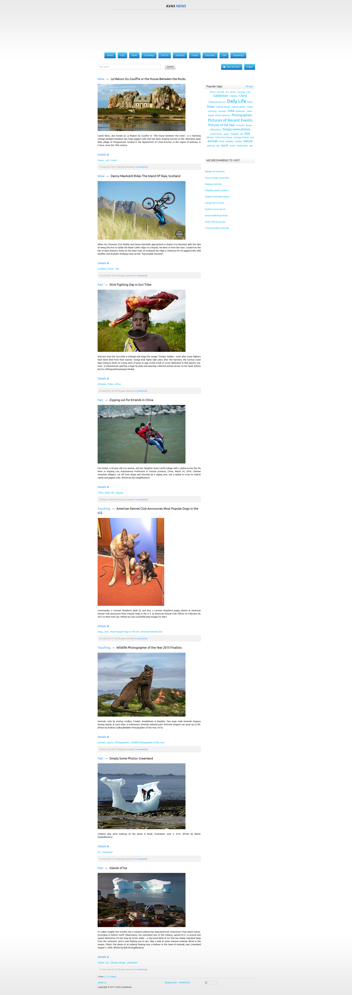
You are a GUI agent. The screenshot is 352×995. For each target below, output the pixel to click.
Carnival (241, 92)
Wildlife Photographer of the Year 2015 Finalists (149, 647)
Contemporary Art (217, 102)
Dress (211, 106)
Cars (248, 92)
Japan (249, 111)
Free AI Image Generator (217, 178)
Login (249, 67)
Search (170, 66)
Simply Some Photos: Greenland (131, 758)
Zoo (252, 137)
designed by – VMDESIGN (177, 982)
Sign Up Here (233, 67)
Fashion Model (223, 107)
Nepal (211, 115)
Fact (100, 284)
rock (107, 160)
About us (102, 982)
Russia (249, 125)
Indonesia (240, 111)
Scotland (102, 268)
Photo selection (222, 115)
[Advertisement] (176, 30)
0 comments (142, 167)
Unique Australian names (217, 196)
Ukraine (210, 137)
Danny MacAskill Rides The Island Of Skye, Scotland (145, 176)
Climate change (117, 962)
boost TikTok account (215, 222)
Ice (99, 852)
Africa (118, 384)
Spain (226, 134)
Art (227, 92)
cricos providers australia (217, 228)
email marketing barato (216, 215)
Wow (101, 79)
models (238, 141)
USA (106, 631)
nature (110, 742)
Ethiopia (102, 384)
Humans (222, 111)
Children (233, 96)
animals (101, 742)
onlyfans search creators (217, 190)
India (231, 111)
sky (218, 145)
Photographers (122, 742)
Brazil (233, 92)
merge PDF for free (214, 203)
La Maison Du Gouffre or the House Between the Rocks (148, 79)
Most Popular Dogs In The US (124, 631)
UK (241, 134)
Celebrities (220, 95)
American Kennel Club (151, 631)
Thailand (234, 134)
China (100, 492)
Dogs (100, 631)
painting (211, 145)
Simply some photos (236, 129)
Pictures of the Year (221, 125)
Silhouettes (215, 129)
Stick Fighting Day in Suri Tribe (130, 284)
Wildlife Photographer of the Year (147, 742)
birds (221, 141)
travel (114, 160)
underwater (242, 145)
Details (102, 154)
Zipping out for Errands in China (131, 400)
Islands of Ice (118, 868)
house (101, 160)
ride (117, 268)
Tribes (110, 384)
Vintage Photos (241, 137)
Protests (240, 125)
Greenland (107, 852)
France (250, 107)
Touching (104, 508)
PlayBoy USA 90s (213, 184)
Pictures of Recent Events (230, 120)
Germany (212, 111)
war (251, 145)
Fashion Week (238, 107)
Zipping (119, 492)
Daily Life (109, 492)
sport (224, 145)
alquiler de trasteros (215, 171)
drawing (229, 141)
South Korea (216, 134)
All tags (249, 86)
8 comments (141, 638)
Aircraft (220, 92)
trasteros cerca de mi (215, 209)
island (110, 268)
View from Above (223, 137)
